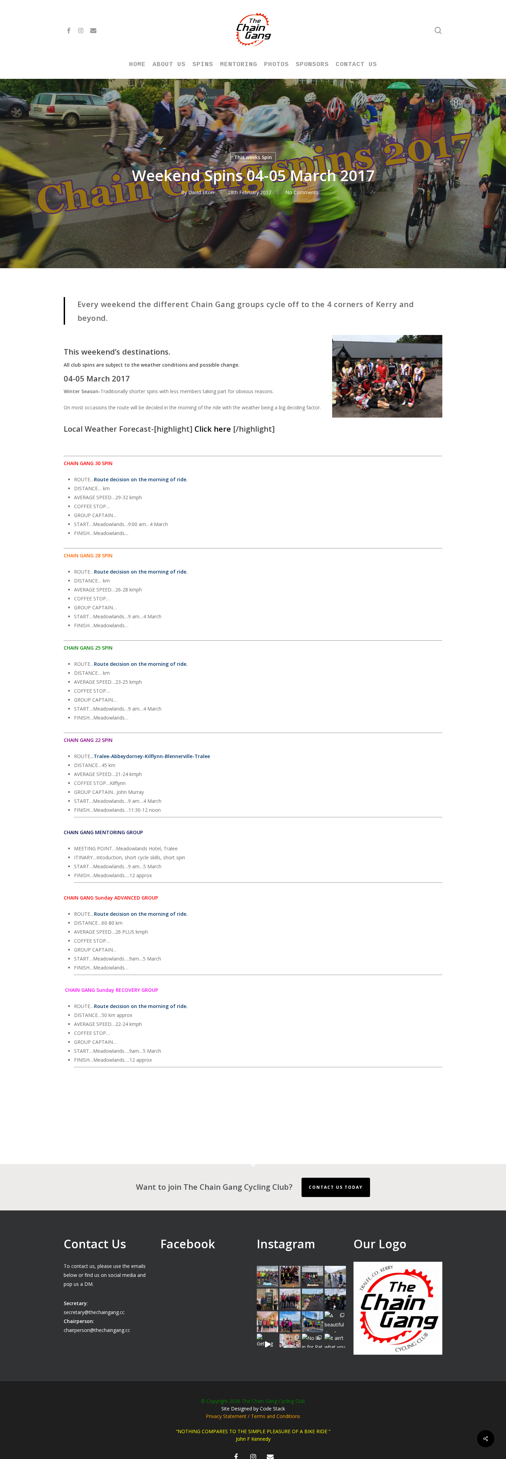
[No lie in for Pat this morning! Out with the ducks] (312, 1344)
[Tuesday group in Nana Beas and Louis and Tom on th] (290, 1344)
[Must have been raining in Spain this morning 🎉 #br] (312, 1299)
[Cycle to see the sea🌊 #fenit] (267, 1276)
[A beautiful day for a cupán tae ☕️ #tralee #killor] (335, 1322)
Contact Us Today (336, 1187)
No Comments (301, 192)
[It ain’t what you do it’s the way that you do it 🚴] (335, 1344)
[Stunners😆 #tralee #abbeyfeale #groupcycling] (290, 1276)
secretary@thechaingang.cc (94, 1312)
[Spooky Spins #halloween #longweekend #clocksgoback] (335, 1299)
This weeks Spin (253, 157)
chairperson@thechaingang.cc (97, 1330)
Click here (212, 428)
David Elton (201, 192)
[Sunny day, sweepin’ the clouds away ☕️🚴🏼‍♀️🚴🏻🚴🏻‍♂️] (312, 1322)
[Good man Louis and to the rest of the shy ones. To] (335, 1276)
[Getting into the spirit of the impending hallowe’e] (267, 1344)
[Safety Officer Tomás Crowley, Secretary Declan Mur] (267, 1299)
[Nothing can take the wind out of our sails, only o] (312, 1276)
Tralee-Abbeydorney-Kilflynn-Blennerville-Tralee (152, 756)
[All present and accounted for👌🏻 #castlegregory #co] (290, 1299)
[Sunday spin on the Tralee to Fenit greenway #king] (290, 1322)
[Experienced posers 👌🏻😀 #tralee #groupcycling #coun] (267, 1322)
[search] (438, 30)
